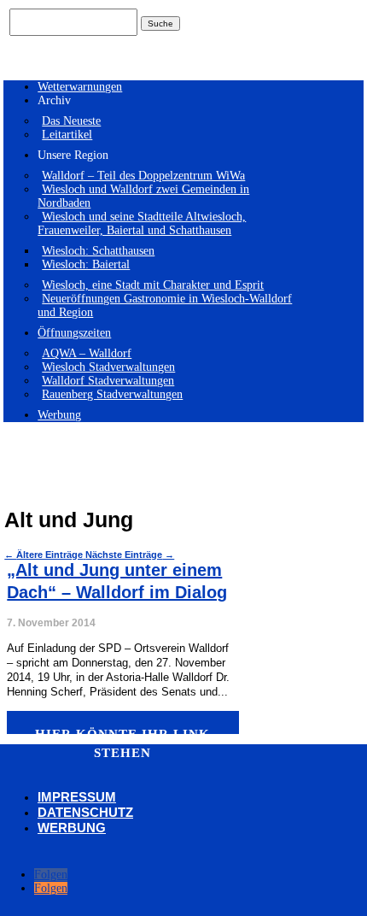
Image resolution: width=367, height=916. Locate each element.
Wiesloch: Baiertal (86, 264)
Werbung (59, 414)
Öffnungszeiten (74, 332)
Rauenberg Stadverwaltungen (112, 394)
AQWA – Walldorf (86, 353)
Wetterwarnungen (80, 86)
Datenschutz (85, 812)
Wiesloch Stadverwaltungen (108, 367)
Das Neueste (71, 120)
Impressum (77, 797)
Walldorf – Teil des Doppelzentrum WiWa (143, 175)
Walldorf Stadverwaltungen (108, 380)
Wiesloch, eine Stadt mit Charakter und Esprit (153, 285)
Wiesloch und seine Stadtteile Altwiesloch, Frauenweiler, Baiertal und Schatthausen (142, 223)
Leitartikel (67, 134)
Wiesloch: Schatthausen (98, 250)
